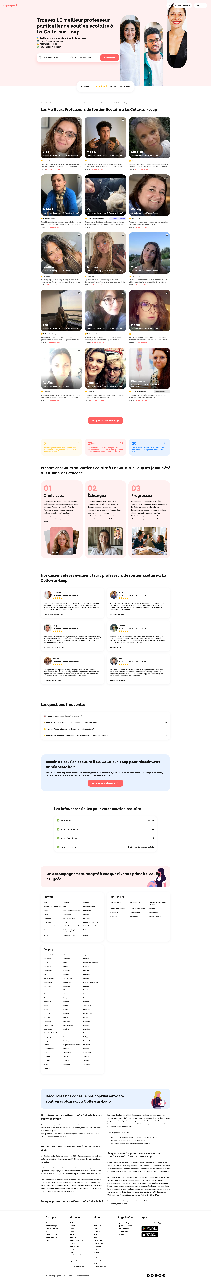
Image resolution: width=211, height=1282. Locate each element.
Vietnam (86, 1064)
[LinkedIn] (159, 1275)
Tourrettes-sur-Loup (52, 930)
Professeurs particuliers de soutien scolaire (63, 103)
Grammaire (114, 916)
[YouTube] (163, 1275)
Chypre (66, 974)
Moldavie (86, 1021)
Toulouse (97, 1231)
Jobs (47, 1240)
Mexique (66, 1021)
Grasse (86, 914)
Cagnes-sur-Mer (89, 906)
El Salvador (67, 982)
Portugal (66, 1041)
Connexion (200, 5)
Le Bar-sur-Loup (69, 918)
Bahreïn (86, 959)
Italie (65, 1005)
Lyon (95, 1228)
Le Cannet (87, 918)
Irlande (66, 1002)
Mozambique (68, 1025)
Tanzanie (86, 1056)
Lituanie (66, 1013)
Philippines (87, 1037)
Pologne (47, 1041)
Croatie (86, 978)
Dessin (72, 1258)
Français (73, 1243)
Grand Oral (114, 912)
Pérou (65, 1037)
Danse (72, 1252)
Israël (46, 1005)
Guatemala (87, 994)
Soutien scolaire (76, 1255)
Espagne (66, 986)
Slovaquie (87, 1052)
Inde (84, 998)
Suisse (65, 1056)
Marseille (97, 1226)
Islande (86, 1002)
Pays (47, 1231)
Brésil (65, 966)
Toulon (66, 902)
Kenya (65, 1009)
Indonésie (47, 1002)
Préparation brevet (117, 908)
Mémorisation (135, 912)
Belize (46, 962)
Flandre (86, 990)
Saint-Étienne (99, 1261)
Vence (46, 936)
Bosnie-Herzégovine (90, 962)
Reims (96, 1255)
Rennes (96, 1252)
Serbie (46, 1052)
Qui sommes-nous (52, 1223)
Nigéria (66, 1029)
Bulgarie (86, 966)
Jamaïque (87, 1005)
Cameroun (48, 970)
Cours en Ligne (51, 1234)
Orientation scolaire (137, 908)
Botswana (48, 966)
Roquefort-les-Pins (90, 922)
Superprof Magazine (125, 1223)
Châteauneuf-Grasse (71, 910)
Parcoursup (153, 912)
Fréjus (46, 914)
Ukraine (46, 1064)
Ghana (46, 994)
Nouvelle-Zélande (51, 1033)
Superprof (44, 103)
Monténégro (48, 1025)
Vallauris (86, 930)
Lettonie (47, 1013)
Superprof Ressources (125, 1226)
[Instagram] (156, 1275)
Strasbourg (98, 1240)
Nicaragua (48, 1029)
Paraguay (47, 1037)
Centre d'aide (122, 1231)
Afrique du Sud (49, 955)
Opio (65, 922)
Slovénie (47, 1056)
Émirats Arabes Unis (91, 982)
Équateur (47, 986)
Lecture (152, 908)
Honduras (47, 998)
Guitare (73, 1237)
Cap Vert (86, 970)
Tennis (72, 1249)
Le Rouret (47, 922)
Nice (45, 902)
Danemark (48, 982)
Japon (46, 1009)
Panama (86, 1033)
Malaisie (47, 1017)
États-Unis (48, 990)
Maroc (85, 1017)
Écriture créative (155, 916)
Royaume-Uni (49, 1048)
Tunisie (66, 1060)
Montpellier (98, 1243)
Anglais (73, 1226)
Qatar (46, 1045)
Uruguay (66, 1064)
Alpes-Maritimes (85, 103)
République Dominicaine (72, 1045)
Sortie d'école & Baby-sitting (157, 903)
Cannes (46, 910)
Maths (72, 1223)
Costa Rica (67, 978)
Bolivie (65, 962)
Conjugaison (134, 916)
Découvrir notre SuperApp (151, 1223)
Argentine (87, 955)
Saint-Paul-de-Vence (91, 926)
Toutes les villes (100, 1267)
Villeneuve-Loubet (70, 936)
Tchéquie (47, 1060)
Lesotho (86, 1009)
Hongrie (66, 998)
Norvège (86, 1029)
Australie (47, 959)
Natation (73, 1234)
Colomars (87, 910)
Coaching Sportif (76, 1240)
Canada (66, 970)
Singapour (67, 1052)
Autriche (66, 959)
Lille (95, 1249)
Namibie (86, 1025)
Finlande (66, 990)
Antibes (86, 902)
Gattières (67, 914)
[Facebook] (148, 1275)
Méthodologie (135, 902)
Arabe (72, 1264)
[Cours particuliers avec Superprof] (10, 5)
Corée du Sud (49, 978)
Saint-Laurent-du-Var (71, 926)
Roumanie (87, 1045)
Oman (65, 1033)
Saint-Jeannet (49, 926)
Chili (45, 974)
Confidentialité (52, 1228)
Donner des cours (182, 5)
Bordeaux (97, 1246)
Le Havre (97, 1258)
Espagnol (73, 1261)
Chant (72, 1228)
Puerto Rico (87, 1041)
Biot (65, 906)
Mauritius (47, 1021)
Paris (95, 1223)
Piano (72, 1231)
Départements (51, 1237)
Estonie (86, 986)
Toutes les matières (77, 1267)
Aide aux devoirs (116, 902)
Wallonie (47, 1068)
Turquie (86, 1060)
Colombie (86, 974)
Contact (120, 1234)
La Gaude (47, 918)
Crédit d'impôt (123, 1228)
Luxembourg (87, 1013)
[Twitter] (152, 1275)
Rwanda (66, 1048)
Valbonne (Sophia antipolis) (70, 931)
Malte (65, 1017)
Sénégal (86, 1048)
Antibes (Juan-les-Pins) (52, 906)
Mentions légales (52, 1226)
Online (85, 936)
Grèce (65, 994)
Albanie (66, 955)
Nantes (96, 1237)
